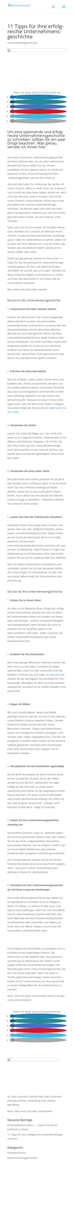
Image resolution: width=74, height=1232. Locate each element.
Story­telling (56, 674)
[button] (12, 97)
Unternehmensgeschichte (22, 42)
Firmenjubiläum (16, 1152)
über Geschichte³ (42, 1111)
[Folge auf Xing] (40, 1214)
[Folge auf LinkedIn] (33, 1214)
